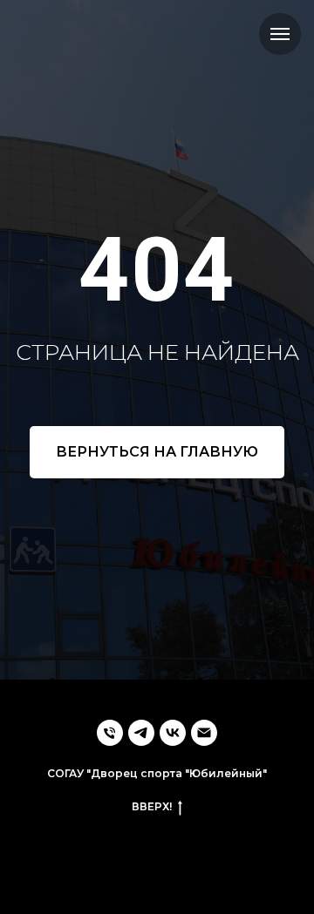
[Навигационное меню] (280, 34)
